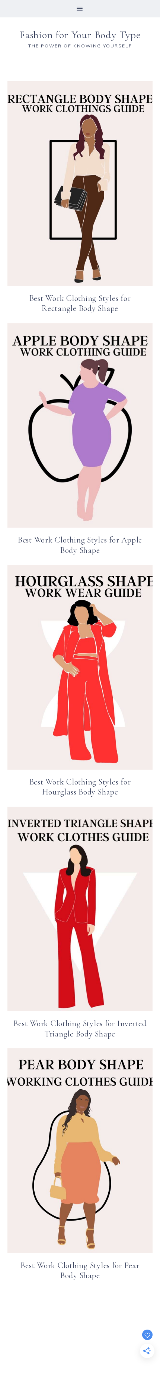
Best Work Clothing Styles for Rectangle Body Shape (80, 303)
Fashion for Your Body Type (80, 35)
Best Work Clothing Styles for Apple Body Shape (80, 545)
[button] (80, 8)
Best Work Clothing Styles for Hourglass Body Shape (80, 787)
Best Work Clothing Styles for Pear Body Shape (80, 1271)
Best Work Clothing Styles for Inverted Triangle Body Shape (80, 1029)
